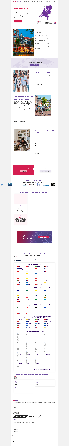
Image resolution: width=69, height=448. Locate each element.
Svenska (38, 441)
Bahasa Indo (25, 441)
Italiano (31, 441)
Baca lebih (35, 287)
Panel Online (27, 1)
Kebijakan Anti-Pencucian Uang (16, 412)
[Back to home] (17, 1)
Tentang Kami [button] (38, 1)
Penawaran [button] (31, 1)
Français (22, 441)
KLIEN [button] (34, 1)
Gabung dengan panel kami (45, 171)
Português (46, 441)
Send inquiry (18, 20)
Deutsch (36, 441)
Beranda (23, 1)
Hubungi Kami (54, 1)
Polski (18, 441)
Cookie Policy (17, 413)
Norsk (51, 441)
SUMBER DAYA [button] (42, 1)
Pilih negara (34, 64)
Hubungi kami (23, 171)
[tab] (17, 256)
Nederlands (53, 441)
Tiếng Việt (29, 441)
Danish (41, 441)
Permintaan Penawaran (48, 1)
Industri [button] (16, 376)
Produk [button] (16, 378)
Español (20, 441)
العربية (49, 441)
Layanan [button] (16, 377)
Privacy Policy (14, 413)
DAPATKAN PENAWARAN (44, 237)
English (16, 441)
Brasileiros (43, 441)
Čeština (33, 441)
